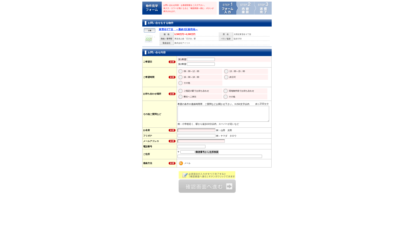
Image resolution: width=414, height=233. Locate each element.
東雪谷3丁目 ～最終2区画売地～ (178, 29)
